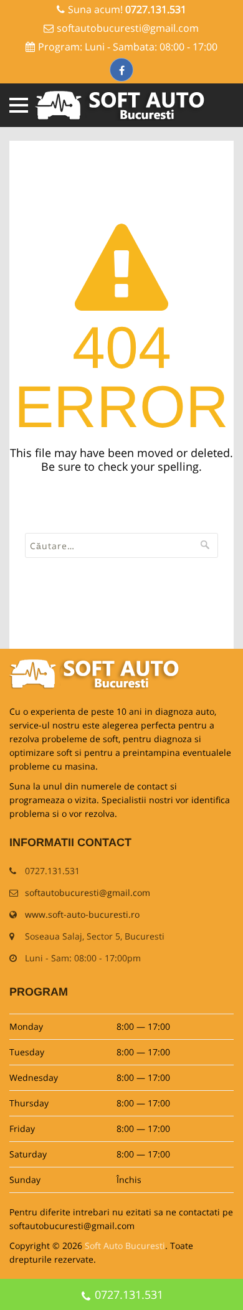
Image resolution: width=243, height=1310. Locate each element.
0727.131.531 (129, 1294)
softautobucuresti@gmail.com (128, 28)
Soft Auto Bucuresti (125, 1245)
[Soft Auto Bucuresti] (122, 105)
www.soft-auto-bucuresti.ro (82, 914)
